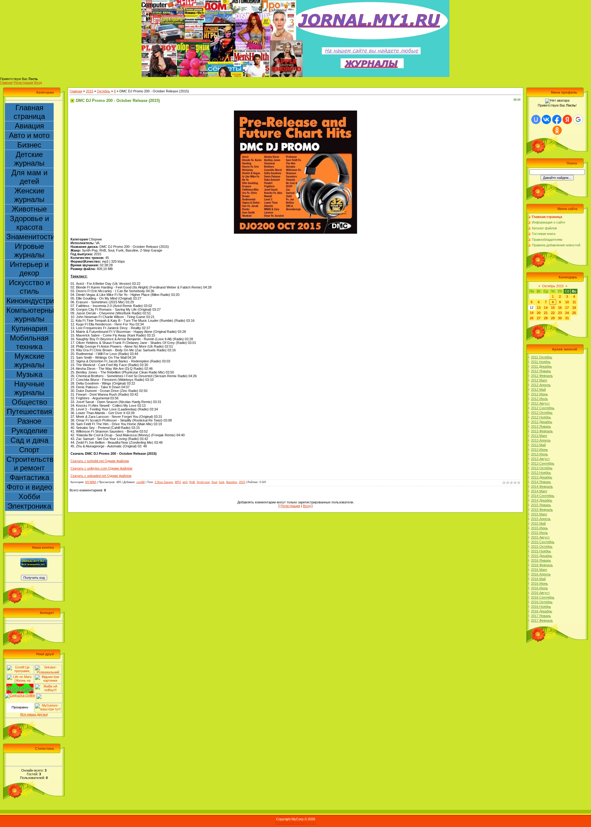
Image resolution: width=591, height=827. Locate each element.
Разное (29, 421)
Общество (29, 402)
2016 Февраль (542, 565)
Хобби (29, 496)
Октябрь (103, 91)
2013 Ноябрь (541, 472)
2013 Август (540, 459)
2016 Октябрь (542, 602)
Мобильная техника (29, 342)
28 (546, 318)
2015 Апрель (541, 519)
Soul (214, 482)
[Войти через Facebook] (556, 119)
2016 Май (538, 579)
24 (567, 313)
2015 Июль (539, 533)
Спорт (29, 450)
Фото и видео (29, 487)
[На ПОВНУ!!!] (48, 686)
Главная (6, 82)
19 (531, 313)
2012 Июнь (539, 394)
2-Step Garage (164, 482)
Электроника (29, 506)
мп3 (185, 482)
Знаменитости (30, 236)
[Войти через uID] (536, 119)
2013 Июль (539, 454)
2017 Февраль (542, 620)
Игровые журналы (29, 250)
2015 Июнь (539, 528)
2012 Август (540, 403)
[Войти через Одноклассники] (557, 130)
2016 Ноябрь (541, 606)
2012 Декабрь (541, 422)
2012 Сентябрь (542, 408)
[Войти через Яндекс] (567, 119)
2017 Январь (541, 616)
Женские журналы (29, 195)
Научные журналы (29, 388)
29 (553, 318)
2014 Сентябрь (542, 496)
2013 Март (539, 436)
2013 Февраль (542, 431)
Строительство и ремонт (30, 463)
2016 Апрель (541, 574)
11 (574, 302)
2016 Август (540, 593)
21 (546, 313)
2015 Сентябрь (542, 542)
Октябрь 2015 (553, 286)
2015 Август (540, 537)
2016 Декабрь (541, 611)
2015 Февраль (542, 509)
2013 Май (538, 445)
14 (546, 307)
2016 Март (539, 569)
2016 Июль (539, 588)
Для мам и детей (29, 176)
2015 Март (539, 514)
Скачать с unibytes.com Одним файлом (101, 468)
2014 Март (539, 491)
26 (531, 318)
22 (553, 313)
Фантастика (29, 477)
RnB (192, 482)
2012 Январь (541, 371)
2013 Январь (541, 426)
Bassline (231, 482)
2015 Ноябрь (541, 551)
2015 (89, 91)
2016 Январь (541, 560)
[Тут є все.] (48, 676)
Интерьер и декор (29, 268)
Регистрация (23, 82)
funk (221, 482)
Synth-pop (203, 482)
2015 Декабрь (541, 556)
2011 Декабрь (541, 366)
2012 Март (539, 380)
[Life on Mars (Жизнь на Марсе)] (20, 676)
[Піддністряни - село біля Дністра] (49, 695)
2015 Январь (541, 505)
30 (560, 318)
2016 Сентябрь (542, 597)
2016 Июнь (539, 583)
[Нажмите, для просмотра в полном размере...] (295, 112)
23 (560, 313)
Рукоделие (29, 430)
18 (574, 307)
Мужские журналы (29, 360)
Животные (29, 209)
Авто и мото (29, 135)
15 (553, 307)
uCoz (312, 823)
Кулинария (29, 328)
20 (539, 313)
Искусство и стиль (29, 286)
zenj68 (140, 482)
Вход (38, 82)
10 (567, 302)
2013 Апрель (541, 440)
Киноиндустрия (30, 301)
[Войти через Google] (578, 119)
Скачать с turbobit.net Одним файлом (99, 461)
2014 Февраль (542, 486)
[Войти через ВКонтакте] (546, 119)
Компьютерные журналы (30, 314)
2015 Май (538, 523)
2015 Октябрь (542, 546)
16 (560, 307)
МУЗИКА (90, 482)
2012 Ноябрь (541, 417)
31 (567, 318)
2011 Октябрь (541, 357)
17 (567, 307)
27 (539, 318)
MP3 (178, 482)
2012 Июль (539, 399)
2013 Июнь (539, 449)
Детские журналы (29, 158)
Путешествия (29, 411)
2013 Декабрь (541, 477)
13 (539, 307)
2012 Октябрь (542, 412)
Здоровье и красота (29, 222)
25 (574, 313)
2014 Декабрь (541, 500)
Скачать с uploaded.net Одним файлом (100, 476)
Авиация (29, 126)
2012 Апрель (541, 385)
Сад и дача (29, 440)
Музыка (29, 374)
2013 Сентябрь (542, 463)
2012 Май (538, 389)
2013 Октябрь (542, 468)
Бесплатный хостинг (291, 823)
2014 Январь (541, 482)
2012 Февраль (542, 375)
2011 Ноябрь (541, 362)
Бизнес (29, 145)
